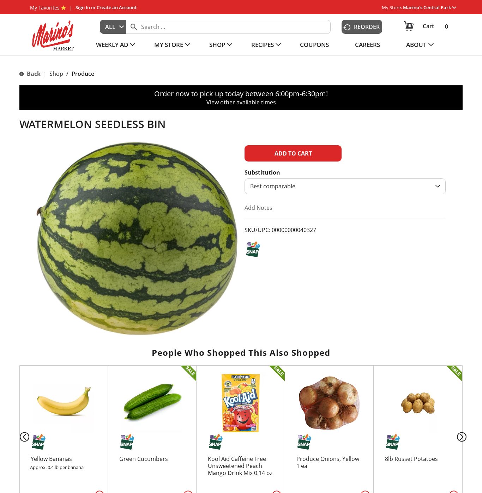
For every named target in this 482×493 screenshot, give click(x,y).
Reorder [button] (367, 27)
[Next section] (463, 436)
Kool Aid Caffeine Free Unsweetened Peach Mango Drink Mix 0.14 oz (240, 466)
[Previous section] (19, 436)
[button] (429, 7)
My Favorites (45, 7)
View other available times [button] (241, 102)
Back (33, 74)
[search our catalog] (133, 27)
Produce (83, 74)
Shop (56, 74)
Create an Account (117, 7)
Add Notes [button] (258, 208)
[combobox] (113, 27)
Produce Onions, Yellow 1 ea (327, 462)
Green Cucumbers (143, 459)
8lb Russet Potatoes (411, 459)
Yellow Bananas (51, 459)
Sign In (83, 7)
